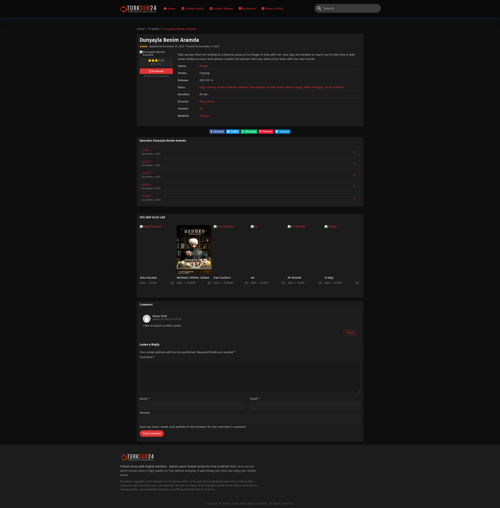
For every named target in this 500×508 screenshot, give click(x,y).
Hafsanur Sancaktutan (251, 87)
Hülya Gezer (207, 101)
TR (201, 108)
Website (145, 412)
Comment (147, 357)
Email (255, 398)
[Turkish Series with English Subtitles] (138, 9)
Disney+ (204, 116)
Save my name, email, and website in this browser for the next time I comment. (193, 427)
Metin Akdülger (313, 87)
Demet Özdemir (227, 87)
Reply (350, 332)
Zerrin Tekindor (334, 87)
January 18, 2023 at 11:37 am (167, 319)
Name (145, 398)
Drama (203, 66)
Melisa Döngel (294, 87)
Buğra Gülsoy (207, 87)
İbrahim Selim (275, 87)
